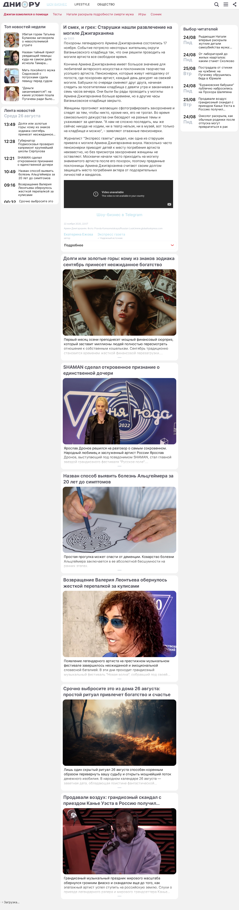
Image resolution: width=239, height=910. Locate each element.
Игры (142, 14)
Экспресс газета (111, 234)
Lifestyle (82, 4)
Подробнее (73, 245)
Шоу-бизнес (57, 4)
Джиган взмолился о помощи (26, 14)
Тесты (57, 14)
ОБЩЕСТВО (106, 4)
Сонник (156, 14)
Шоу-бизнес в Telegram (119, 214)
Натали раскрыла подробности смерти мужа (100, 14)
